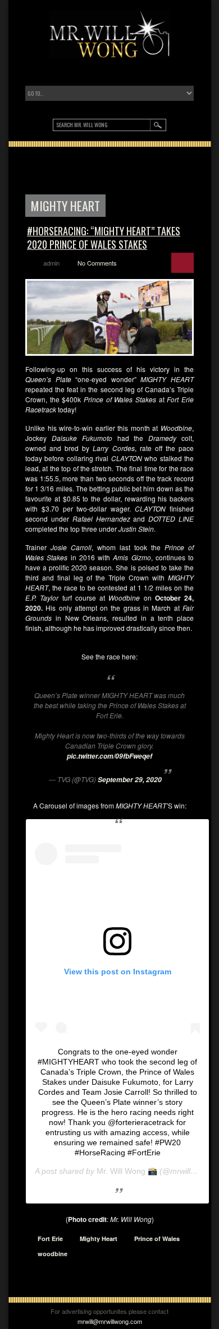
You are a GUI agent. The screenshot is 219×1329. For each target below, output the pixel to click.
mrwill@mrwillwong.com (109, 1321)
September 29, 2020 (130, 779)
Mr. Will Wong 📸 (127, 1171)
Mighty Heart (98, 1238)
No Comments (97, 262)
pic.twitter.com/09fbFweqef (109, 756)
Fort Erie (50, 1238)
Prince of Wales (157, 1238)
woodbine (52, 1253)
